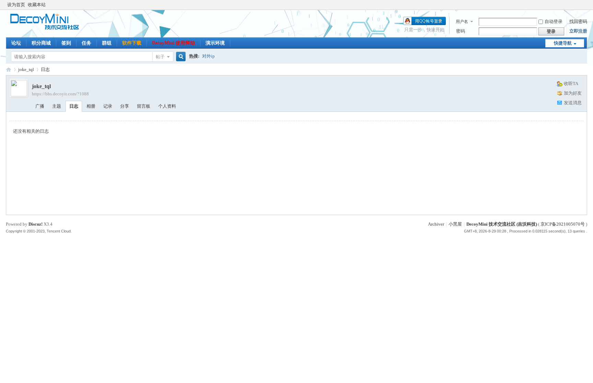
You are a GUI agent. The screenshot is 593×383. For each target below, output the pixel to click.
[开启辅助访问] (585, 5)
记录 (107, 106)
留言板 (143, 106)
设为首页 (16, 4)
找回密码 (578, 21)
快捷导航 (563, 43)
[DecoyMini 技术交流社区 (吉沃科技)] (48, 29)
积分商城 (41, 43)
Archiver (436, 224)
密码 (460, 31)
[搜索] (179, 57)
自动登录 (553, 21)
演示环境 (215, 43)
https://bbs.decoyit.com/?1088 (60, 93)
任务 (86, 43)
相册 (90, 106)
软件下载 (131, 43)
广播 (39, 106)
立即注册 (578, 31)
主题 (56, 106)
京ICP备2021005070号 (562, 224)
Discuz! (35, 224)
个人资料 (167, 106)
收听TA (571, 83)
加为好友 (573, 93)
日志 (45, 69)
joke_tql (26, 69)
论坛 (16, 43)
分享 (124, 106)
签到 (66, 43)
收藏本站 (37, 4)
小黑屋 (455, 224)
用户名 (462, 21)
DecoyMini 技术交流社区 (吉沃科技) (8, 69)
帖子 (160, 56)
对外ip (208, 56)
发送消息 (573, 102)
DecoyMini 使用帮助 (173, 43)
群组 (107, 43)
